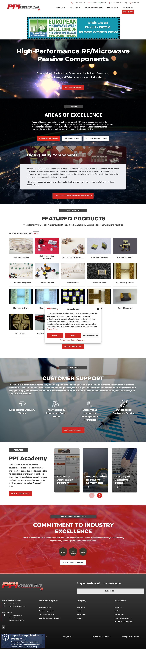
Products (74, 7)
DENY (73, 336)
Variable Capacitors (46, 611)
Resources (111, 7)
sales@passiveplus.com (17, 606)
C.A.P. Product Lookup (121, 618)
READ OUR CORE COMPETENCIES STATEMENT (72, 196)
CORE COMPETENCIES (72, 430)
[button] (98, 309)
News (79, 611)
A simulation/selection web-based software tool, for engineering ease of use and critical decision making (26, 644)
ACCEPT (55, 336)
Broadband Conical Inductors (49, 618)
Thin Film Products (45, 614)
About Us (59, 7)
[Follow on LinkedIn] (3, 627)
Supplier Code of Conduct (100, 637)
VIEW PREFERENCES (90, 336)
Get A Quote (128, 12)
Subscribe (109, 591)
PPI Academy (128, 7)
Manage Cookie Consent (130, 637)
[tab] (48, 138)
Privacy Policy (52, 329)
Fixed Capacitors (45, 607)
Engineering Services (93, 7)
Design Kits (118, 607)
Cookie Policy (65, 340)
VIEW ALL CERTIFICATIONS (72, 562)
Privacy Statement (78, 340)
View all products (72, 87)
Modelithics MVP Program (123, 622)
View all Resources (20, 494)
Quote (79, 618)
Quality (116, 611)
